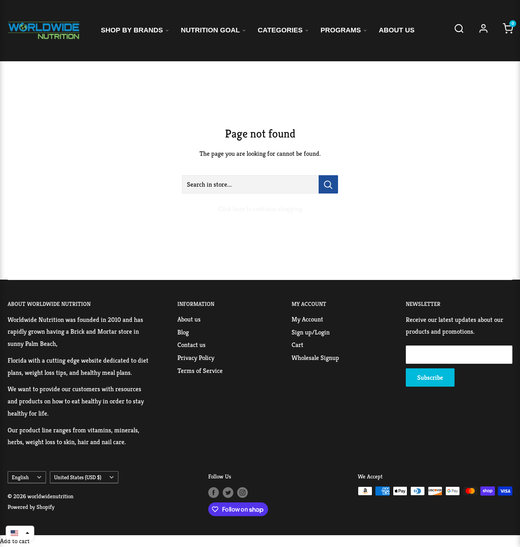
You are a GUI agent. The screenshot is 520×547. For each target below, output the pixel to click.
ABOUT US (397, 30)
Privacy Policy (195, 357)
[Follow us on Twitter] (228, 491)
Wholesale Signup (315, 357)
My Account (307, 319)
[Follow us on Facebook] (213, 491)
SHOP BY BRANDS (132, 30)
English (20, 477)
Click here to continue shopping (260, 209)
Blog (183, 332)
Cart (297, 345)
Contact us (191, 345)
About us (189, 319)
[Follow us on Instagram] (242, 491)
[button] (20, 533)
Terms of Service (200, 370)
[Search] (459, 30)
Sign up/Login (311, 332)
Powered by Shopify (31, 506)
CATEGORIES (280, 30)
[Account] (483, 30)
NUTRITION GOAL (210, 30)
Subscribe (430, 377)
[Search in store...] (328, 184)
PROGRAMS (341, 30)
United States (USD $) (77, 477)
